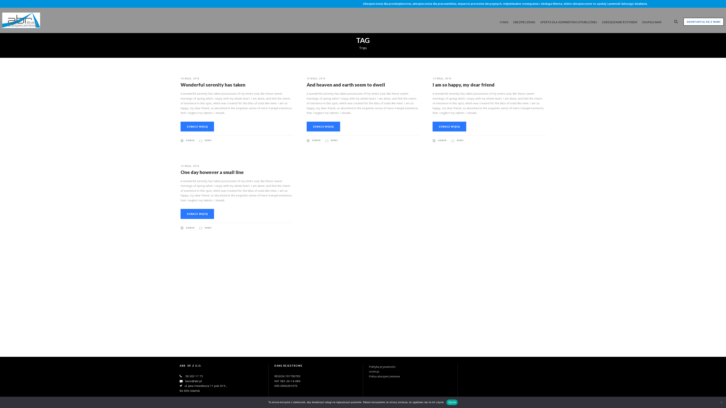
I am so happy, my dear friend (464, 84)
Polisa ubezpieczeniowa (384, 376)
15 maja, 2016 (316, 78)
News (208, 140)
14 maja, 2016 (442, 78)
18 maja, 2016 (190, 78)
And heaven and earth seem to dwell (346, 84)
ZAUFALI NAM (651, 22)
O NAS (504, 22)
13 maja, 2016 (190, 166)
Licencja (374, 371)
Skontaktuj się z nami (704, 21)
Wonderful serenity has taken (213, 84)
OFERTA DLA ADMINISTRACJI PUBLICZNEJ (568, 22)
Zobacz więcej (197, 126)
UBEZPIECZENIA (524, 22)
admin (190, 140)
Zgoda (452, 402)
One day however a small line (212, 172)
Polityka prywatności (382, 367)
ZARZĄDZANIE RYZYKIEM (619, 22)
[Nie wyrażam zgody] (721, 402)
